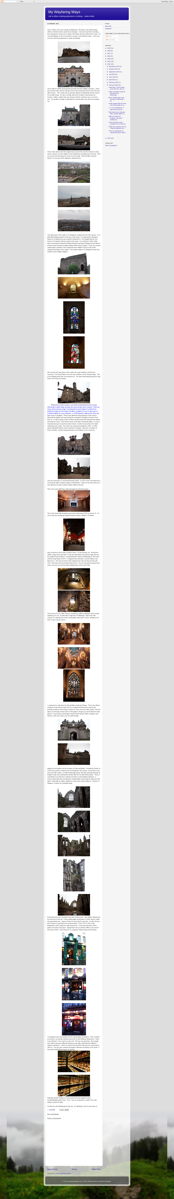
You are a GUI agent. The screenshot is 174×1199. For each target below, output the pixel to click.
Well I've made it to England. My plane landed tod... (115, 118)
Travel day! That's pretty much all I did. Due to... (117, 88)
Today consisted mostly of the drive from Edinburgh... (117, 93)
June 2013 (112, 77)
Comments (111, 40)
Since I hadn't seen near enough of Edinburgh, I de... (117, 99)
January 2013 (113, 85)
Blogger (108, 1181)
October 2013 (113, 69)
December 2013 (114, 66)
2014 (109, 61)
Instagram (108, 28)
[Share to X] (64, 1110)
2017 (109, 53)
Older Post (96, 1169)
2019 (109, 48)
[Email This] (60, 1110)
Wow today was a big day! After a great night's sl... (117, 113)
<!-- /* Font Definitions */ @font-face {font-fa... (116, 108)
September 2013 (114, 72)
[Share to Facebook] (66, 1110)
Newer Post (52, 1169)
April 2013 (112, 79)
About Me (108, 26)
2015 (109, 59)
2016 (109, 56)
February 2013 (114, 82)
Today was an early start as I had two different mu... (117, 127)
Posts (109, 36)
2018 (109, 51)
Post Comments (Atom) (63, 1173)
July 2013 (112, 74)
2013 (109, 64)
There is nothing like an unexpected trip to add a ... (117, 132)
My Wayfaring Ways (64, 12)
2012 (109, 138)
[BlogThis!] (62, 1110)
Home (74, 1169)
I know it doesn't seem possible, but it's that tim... (118, 123)
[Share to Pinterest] (68, 1110)
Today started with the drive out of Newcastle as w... (117, 104)
